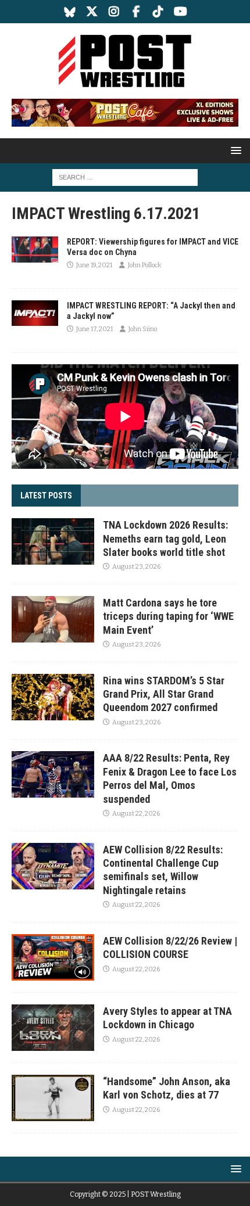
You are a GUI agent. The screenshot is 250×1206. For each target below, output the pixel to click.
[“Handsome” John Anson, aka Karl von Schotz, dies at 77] (53, 1098)
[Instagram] (114, 11)
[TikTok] (158, 11)
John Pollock (144, 265)
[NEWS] (35, 249)
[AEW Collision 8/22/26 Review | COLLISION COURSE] (53, 957)
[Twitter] (92, 11)
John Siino (142, 329)
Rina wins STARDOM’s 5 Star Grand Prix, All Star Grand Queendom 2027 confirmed (163, 694)
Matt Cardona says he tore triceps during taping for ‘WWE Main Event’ (168, 616)
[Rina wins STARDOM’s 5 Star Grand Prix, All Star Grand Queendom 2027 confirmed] (53, 697)
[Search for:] (125, 177)
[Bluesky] (70, 11)
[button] (234, 150)
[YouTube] (180, 11)
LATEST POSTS (46, 495)
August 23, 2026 (136, 566)
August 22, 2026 (136, 813)
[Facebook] (136, 11)
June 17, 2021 (94, 329)
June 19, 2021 (94, 265)
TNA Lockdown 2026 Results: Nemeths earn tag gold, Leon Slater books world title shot (165, 538)
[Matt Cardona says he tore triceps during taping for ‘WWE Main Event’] (53, 619)
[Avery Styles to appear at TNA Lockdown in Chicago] (53, 1027)
